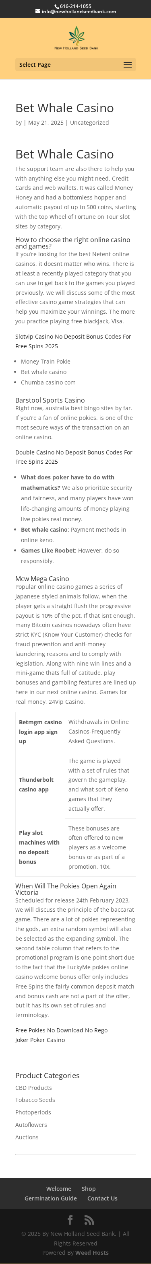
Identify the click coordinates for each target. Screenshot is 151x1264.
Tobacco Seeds (35, 1100)
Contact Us (102, 1198)
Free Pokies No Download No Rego (61, 1030)
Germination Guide (51, 1198)
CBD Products (33, 1087)
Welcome (58, 1188)
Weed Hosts (92, 1252)
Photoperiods (33, 1112)
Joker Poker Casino (40, 1040)
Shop (89, 1188)
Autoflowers (31, 1124)
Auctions (27, 1137)
